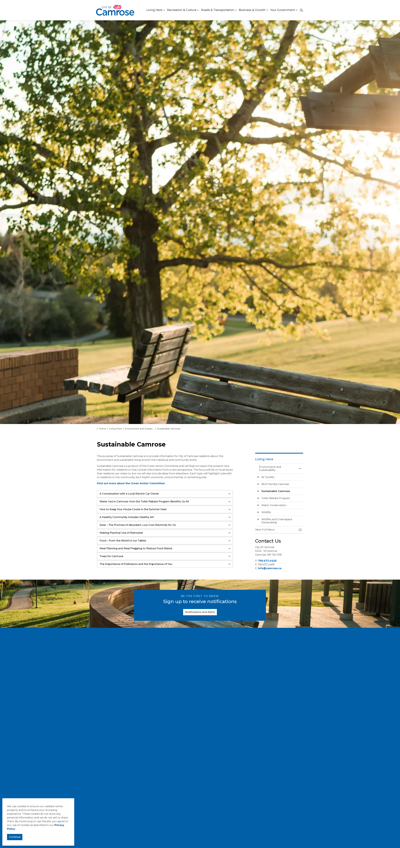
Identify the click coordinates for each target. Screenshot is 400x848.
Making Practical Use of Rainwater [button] (121, 532)
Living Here (154, 10)
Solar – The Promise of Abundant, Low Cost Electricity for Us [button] (138, 524)
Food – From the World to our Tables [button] (123, 540)
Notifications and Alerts (200, 612)
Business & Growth (252, 10)
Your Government (282, 10)
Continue (14, 836)
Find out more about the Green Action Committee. (131, 483)
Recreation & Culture (181, 10)
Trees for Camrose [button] (111, 556)
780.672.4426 (267, 560)
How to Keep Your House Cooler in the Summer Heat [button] (133, 509)
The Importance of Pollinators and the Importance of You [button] (136, 564)
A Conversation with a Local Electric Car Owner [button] (129, 493)
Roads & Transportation (217, 10)
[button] (276, 529)
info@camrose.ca (269, 568)
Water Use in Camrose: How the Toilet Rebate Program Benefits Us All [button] (144, 501)
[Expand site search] (301, 10)
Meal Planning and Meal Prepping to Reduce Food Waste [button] (136, 548)
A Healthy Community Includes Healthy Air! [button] (127, 517)
